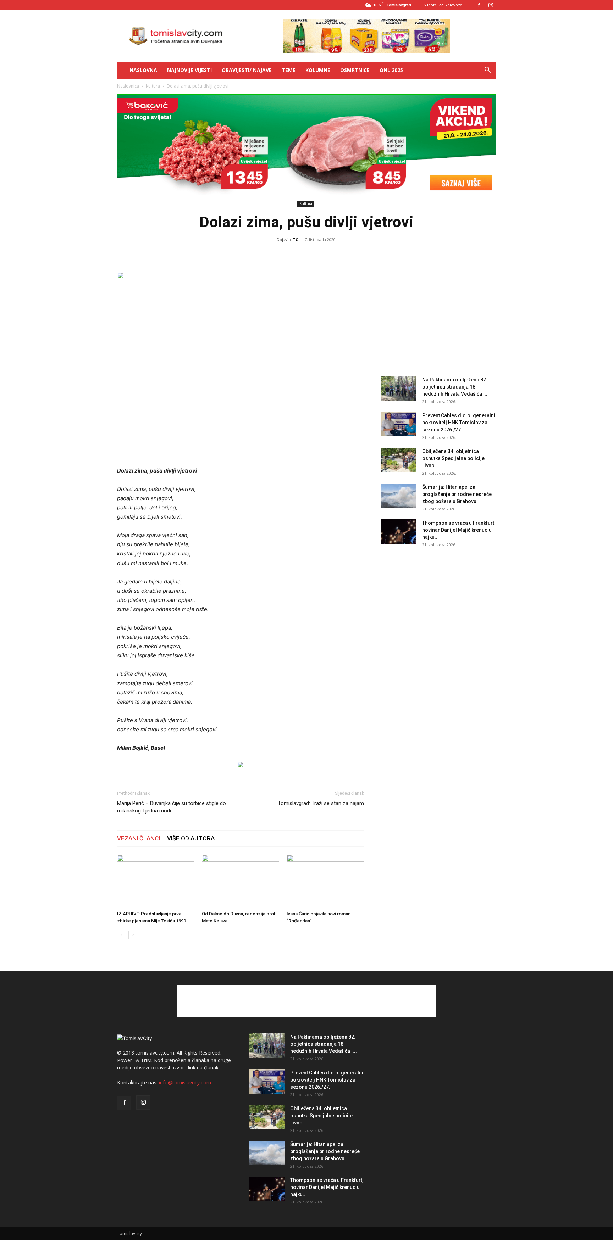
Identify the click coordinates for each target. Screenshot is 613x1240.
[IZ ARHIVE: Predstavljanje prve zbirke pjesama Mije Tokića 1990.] (155, 881)
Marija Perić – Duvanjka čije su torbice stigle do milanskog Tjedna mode (171, 807)
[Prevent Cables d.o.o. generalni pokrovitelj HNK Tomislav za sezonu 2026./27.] (398, 424)
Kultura (153, 86)
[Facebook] (479, 5)
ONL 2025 (391, 70)
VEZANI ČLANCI (138, 838)
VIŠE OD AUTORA (191, 838)
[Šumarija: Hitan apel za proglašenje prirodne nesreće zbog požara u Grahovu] (398, 496)
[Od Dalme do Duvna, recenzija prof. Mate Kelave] (240, 881)
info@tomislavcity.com (185, 1082)
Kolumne (317, 70)
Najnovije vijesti (189, 70)
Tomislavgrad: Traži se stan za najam (321, 803)
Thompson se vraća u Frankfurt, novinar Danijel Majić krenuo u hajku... (458, 530)
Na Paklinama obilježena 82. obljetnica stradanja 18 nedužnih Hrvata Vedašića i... (455, 387)
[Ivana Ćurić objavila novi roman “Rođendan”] (325, 881)
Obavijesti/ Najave (247, 70)
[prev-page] (121, 935)
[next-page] (132, 935)
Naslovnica (128, 86)
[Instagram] (490, 5)
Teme (289, 70)
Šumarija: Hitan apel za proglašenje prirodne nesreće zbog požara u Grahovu (457, 494)
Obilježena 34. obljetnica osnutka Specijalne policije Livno (453, 458)
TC (295, 239)
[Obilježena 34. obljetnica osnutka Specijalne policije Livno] (398, 460)
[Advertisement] (311, 577)
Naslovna (143, 70)
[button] (487, 70)
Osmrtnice (355, 70)
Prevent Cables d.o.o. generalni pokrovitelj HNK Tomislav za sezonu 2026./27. (458, 422)
